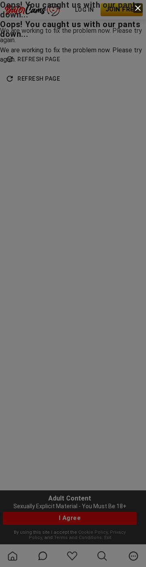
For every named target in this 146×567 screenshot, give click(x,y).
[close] (138, 8)
